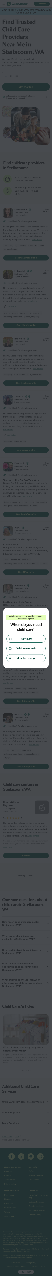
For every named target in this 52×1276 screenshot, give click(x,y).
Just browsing (26, 658)
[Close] (45, 612)
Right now (26, 638)
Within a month (26, 648)
